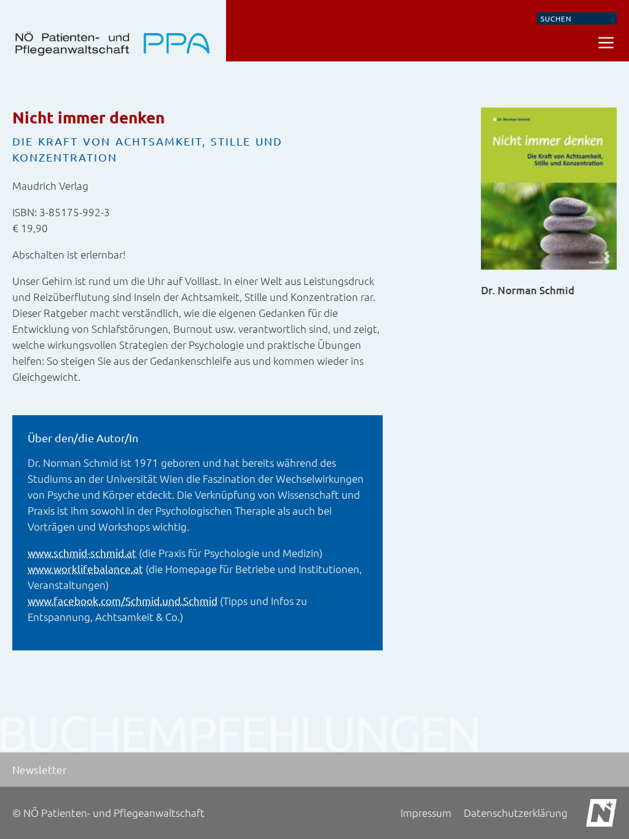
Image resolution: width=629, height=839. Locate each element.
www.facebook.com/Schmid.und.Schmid (122, 600)
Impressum (425, 812)
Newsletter (39, 769)
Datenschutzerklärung (516, 812)
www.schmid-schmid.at (82, 552)
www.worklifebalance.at (85, 568)
